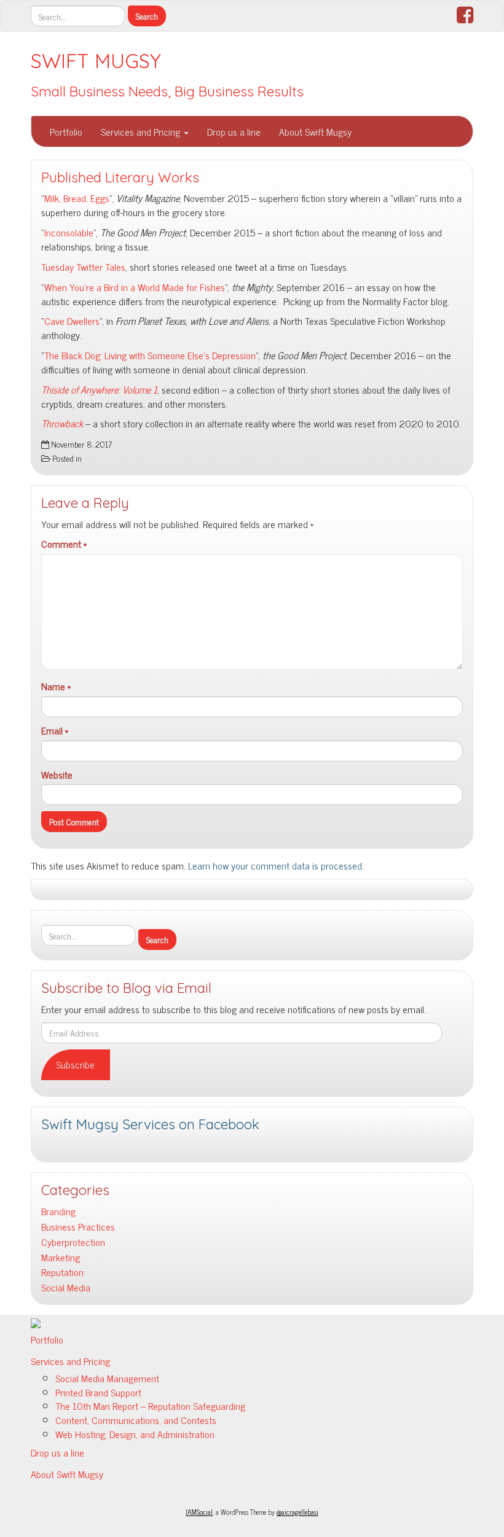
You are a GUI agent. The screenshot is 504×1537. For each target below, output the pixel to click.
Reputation (62, 1272)
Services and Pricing (142, 131)
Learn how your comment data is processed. (276, 865)
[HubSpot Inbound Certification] (36, 1321)
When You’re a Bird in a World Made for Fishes (134, 287)
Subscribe (75, 1064)
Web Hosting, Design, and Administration (135, 1434)
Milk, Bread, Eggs (76, 198)
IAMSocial (199, 1511)
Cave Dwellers (72, 321)
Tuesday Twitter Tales (83, 266)
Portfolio (66, 131)
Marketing (60, 1257)
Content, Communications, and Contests (135, 1420)
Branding (58, 1211)
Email (54, 730)
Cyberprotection (73, 1242)
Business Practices (78, 1227)
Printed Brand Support (98, 1392)
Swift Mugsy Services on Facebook (150, 1124)
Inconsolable (68, 232)
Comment (64, 544)
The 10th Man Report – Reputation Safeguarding (150, 1406)
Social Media (65, 1287)
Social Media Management (107, 1378)
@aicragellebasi (297, 1511)
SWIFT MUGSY (96, 61)
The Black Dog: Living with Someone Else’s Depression (150, 355)
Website (57, 775)
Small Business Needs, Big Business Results (167, 91)
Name (56, 686)
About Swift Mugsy (315, 131)
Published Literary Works (120, 177)
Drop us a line (234, 131)
